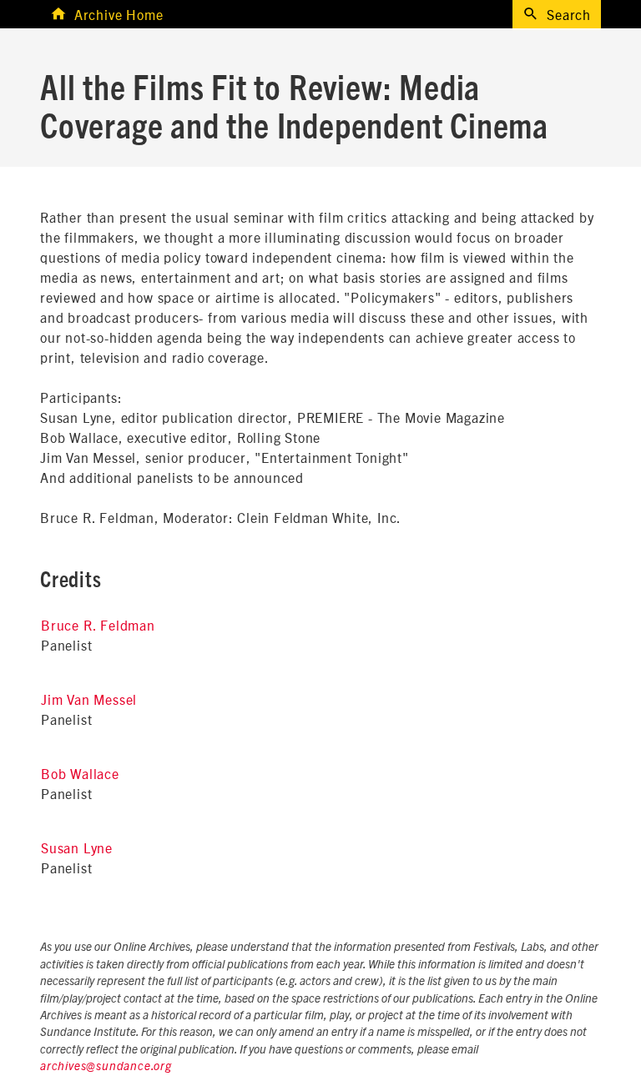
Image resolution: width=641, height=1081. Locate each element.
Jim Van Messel (89, 699)
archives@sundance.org (106, 1067)
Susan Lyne (77, 847)
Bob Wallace (80, 773)
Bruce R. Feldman (98, 624)
